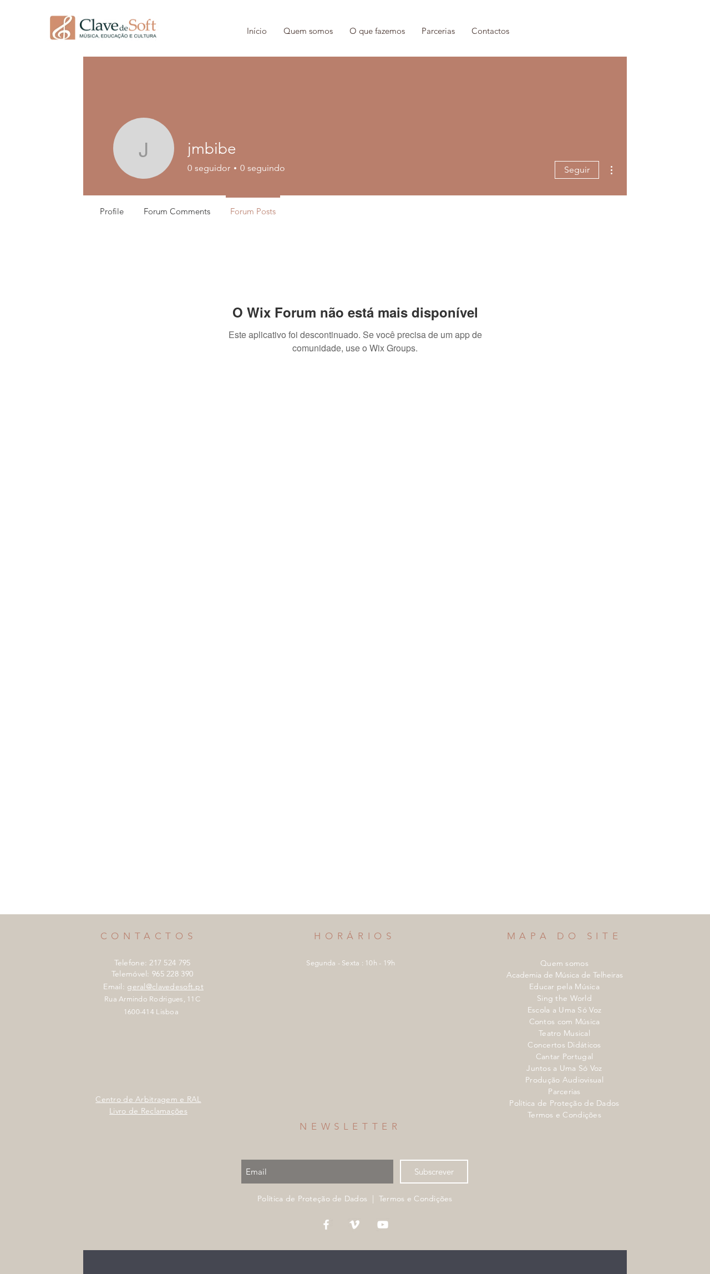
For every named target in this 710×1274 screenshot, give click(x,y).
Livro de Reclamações (148, 1111)
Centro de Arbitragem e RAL (148, 1099)
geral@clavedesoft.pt (165, 986)
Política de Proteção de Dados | (318, 1198)
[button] (377, 31)
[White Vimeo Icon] (354, 1224)
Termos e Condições (564, 1115)
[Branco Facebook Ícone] (326, 1224)
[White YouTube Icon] (382, 1224)
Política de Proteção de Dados (564, 1103)
